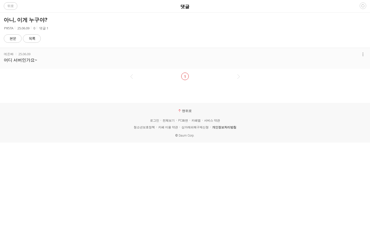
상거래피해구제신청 (195, 127)
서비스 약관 (212, 120)
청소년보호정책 (144, 127)
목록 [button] (32, 38)
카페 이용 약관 (168, 127)
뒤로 (10, 6)
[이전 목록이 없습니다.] (131, 76)
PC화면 (183, 120)
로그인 (154, 120)
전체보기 (169, 120)
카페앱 (196, 120)
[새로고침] (363, 6)
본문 (13, 38)
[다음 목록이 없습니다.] (239, 76)
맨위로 (187, 110)
